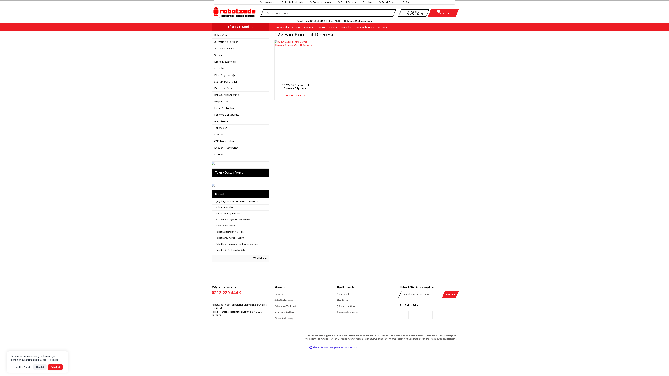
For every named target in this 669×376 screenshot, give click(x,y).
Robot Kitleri (221, 35)
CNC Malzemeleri (224, 141)
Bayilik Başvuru (348, 2)
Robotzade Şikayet (347, 312)
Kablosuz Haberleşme (226, 94)
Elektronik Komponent (226, 147)
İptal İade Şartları (284, 312)
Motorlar (219, 68)
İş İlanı (369, 2)
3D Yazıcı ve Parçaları (226, 42)
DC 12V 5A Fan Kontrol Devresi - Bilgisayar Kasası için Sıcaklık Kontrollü (295, 87)
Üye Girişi (342, 299)
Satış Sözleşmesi (283, 299)
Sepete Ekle (296, 99)
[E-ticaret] (334, 347)
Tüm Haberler (260, 258)
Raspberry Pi (221, 101)
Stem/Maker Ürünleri (226, 81)
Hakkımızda (269, 2)
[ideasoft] (316, 347)
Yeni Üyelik (343, 294)
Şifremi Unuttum (346, 306)
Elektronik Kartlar (223, 88)
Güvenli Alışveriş (283, 318)
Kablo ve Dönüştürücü (226, 114)
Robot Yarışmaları (322, 2)
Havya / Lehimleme (225, 108)
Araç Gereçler (221, 121)
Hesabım (279, 294)
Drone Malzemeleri (225, 61)
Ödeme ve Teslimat (285, 306)
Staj (407, 2)
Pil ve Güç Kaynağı (224, 75)
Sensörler (219, 55)
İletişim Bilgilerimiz (294, 2)
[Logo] (234, 13)
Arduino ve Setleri (224, 48)
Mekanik (219, 134)
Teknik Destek (389, 2)
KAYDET (450, 294)
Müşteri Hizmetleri (227, 290)
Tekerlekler (220, 128)
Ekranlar (218, 154)
